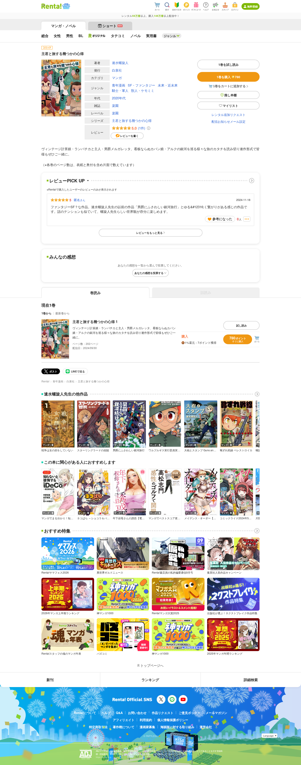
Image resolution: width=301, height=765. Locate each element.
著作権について (123, 727)
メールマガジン (216, 712)
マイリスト (230, 105)
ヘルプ (106, 712)
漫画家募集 (147, 727)
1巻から (46, 313)
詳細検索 (251, 679)
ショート (112, 25)
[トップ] (51, 6)
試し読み (241, 325)
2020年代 (119, 98)
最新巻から (62, 313)
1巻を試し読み (228, 64)
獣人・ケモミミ (142, 90)
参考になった (222, 218)
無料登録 (252, 6)
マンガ (117, 77)
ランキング (150, 679)
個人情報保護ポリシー (172, 720)
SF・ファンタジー (141, 85)
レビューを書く (129, 136)
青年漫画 (118, 85)
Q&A (119, 712)
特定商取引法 (98, 727)
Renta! (45, 381)
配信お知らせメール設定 (228, 121)
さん (79, 200)
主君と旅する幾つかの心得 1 (95, 321)
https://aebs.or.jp (103, 757)
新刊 (50, 679)
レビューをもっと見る (149, 233)
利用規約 (146, 720)
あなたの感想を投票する (149, 273)
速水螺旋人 (120, 62)
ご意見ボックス (189, 712)
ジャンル (170, 36)
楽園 (115, 105)
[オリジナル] (97, 36)
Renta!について (85, 712)
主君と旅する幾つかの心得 (132, 120)
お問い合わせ (137, 712)
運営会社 (206, 727)
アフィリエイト (123, 720)
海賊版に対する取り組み (177, 727)
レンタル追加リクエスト (228, 114)
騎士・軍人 (120, 90)
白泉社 (117, 70)
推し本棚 (230, 95)
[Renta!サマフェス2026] (65, 6)
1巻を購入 (228, 77)
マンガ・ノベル (63, 25)
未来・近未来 (168, 85)
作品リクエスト (162, 712)
